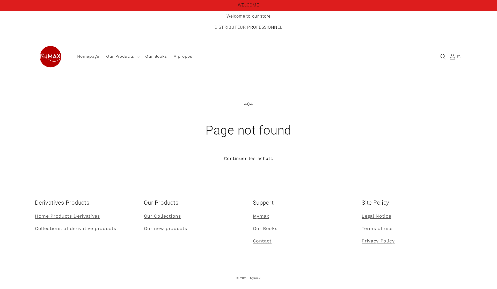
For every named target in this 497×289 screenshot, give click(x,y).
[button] (443, 56)
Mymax (261, 216)
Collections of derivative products (75, 228)
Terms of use (377, 228)
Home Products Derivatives (67, 216)
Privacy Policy (378, 240)
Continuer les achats (248, 158)
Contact (262, 240)
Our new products (165, 228)
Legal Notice (376, 216)
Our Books (265, 228)
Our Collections (162, 216)
